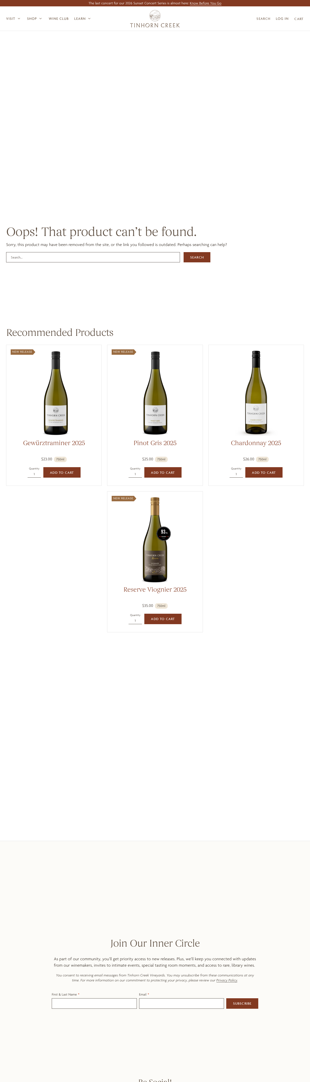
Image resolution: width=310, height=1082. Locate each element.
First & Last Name (64, 994)
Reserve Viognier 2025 (155, 590)
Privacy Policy (227, 980)
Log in (282, 18)
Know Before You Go (205, 3)
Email (143, 994)
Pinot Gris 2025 (154, 444)
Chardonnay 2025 (256, 444)
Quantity (34, 468)
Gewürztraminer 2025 (54, 444)
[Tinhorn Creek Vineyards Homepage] (155, 18)
